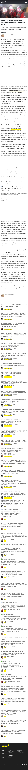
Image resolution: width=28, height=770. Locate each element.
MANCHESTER (8, 309)
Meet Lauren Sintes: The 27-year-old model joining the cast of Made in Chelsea (13, 643)
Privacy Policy (11, 751)
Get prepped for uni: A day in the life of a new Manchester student (14, 440)
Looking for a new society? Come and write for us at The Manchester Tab (13, 401)
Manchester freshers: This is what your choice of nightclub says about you (12, 421)
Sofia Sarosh (7, 307)
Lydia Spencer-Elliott (9, 518)
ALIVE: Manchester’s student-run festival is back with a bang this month (13, 355)
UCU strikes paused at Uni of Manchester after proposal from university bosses (14, 382)
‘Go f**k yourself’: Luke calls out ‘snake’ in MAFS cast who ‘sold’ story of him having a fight (13, 722)
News (13, 34)
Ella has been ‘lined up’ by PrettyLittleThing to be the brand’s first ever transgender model (13, 550)
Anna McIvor (7, 385)
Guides (18, 307)
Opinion (22, 307)
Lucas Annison (7, 317)
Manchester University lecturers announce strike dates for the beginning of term (14, 431)
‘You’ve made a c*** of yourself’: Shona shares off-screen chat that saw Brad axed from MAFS (13, 700)
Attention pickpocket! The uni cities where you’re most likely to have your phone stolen (14, 630)
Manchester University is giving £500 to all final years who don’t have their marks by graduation (13, 462)
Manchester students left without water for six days (11, 373)
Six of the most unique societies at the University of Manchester (13, 391)
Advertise (10, 750)
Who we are (19, 750)
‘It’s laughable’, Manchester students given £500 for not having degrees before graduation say (12, 451)
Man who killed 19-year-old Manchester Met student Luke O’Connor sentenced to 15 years (13, 493)
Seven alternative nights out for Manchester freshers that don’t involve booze (13, 335)
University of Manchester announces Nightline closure (12, 364)
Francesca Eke (8, 414)
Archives (10, 752)
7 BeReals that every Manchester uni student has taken (13, 305)
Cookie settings (20, 752)
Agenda (14, 307)
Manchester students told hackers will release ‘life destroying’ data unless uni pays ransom (13, 483)
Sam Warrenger (8, 34)
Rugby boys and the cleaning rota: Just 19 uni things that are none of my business (13, 653)
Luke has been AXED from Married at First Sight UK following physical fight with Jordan (13, 732)
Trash (18, 566)
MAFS (12, 539)
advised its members (6, 223)
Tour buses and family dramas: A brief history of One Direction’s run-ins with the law (13, 563)
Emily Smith (7, 528)
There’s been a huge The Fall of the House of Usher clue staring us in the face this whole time (13, 573)
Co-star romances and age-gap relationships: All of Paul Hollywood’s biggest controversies (12, 514)
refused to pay (9, 146)
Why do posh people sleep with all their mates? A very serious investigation (14, 678)
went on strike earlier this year (16, 90)
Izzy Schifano (7, 454)
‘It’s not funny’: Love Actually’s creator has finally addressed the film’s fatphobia (13, 606)
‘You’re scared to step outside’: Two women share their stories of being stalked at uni (14, 585)
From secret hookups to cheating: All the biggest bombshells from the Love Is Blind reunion (12, 666)
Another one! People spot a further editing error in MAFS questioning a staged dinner (12, 595)
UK (5, 506)
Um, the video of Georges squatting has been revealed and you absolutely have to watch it (13, 618)
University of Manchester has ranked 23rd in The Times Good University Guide (12, 411)
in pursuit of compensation (16, 148)
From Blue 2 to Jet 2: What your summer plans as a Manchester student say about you (13, 472)
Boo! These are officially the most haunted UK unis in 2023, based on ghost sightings (12, 525)
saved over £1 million (16, 128)
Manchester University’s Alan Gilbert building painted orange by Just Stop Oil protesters (13, 315)
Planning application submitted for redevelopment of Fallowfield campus (13, 325)
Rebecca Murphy (8, 328)
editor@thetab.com (18, 764)
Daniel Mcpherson (8, 424)
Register (10, 756)
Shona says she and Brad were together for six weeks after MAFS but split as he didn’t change (14, 690)
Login (9, 757)
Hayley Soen (7, 539)
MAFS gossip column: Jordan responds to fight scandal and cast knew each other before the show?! (14, 536)
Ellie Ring (6, 621)
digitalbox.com (6, 764)
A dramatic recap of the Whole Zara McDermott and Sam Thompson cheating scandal (12, 502)
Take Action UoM (13, 193)
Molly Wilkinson (8, 358)
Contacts (19, 751)
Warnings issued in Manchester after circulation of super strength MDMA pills (13, 345)
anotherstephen (8, 504)
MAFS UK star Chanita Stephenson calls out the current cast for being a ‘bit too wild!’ (13, 712)
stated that (15, 61)
